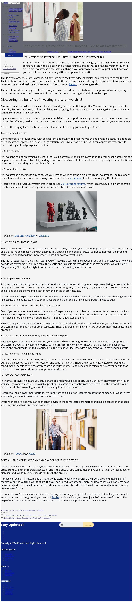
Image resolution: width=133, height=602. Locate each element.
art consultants (85, 52)
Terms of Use (9, 556)
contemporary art (97, 52)
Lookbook (8, 592)
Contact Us (8, 575)
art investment (75, 52)
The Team (8, 571)
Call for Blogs (9, 587)
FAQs (6, 560)
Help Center (9, 594)
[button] (4, 62)
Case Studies (9, 589)
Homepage (8, 554)
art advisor (107, 52)
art (69, 52)
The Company (9, 573)
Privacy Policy (9, 558)
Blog (6, 585)
